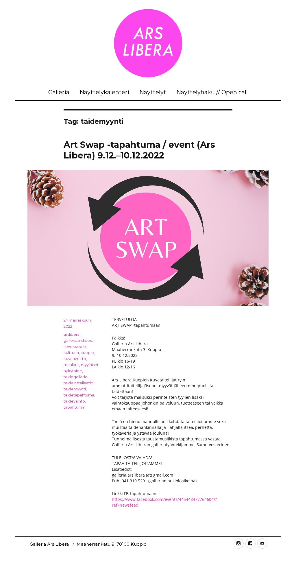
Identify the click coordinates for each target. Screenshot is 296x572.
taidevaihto (74, 401)
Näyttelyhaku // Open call (212, 92)
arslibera (71, 334)
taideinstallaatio (78, 383)
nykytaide (73, 370)
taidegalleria (75, 376)
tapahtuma (74, 407)
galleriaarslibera (78, 340)
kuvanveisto (75, 358)
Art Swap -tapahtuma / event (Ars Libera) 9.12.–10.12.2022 (139, 150)
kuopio (87, 352)
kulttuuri (71, 352)
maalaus (71, 364)
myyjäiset (90, 364)
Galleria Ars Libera (49, 544)
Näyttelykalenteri (104, 92)
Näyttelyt (152, 92)
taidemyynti (75, 389)
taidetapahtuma (79, 395)
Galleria (58, 92)
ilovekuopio (75, 346)
